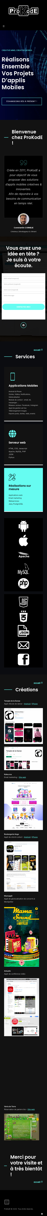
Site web (22, 777)
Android (27, 704)
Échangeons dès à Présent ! (22, 101)
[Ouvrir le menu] (3, 26)
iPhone (35, 704)
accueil (37, 350)
